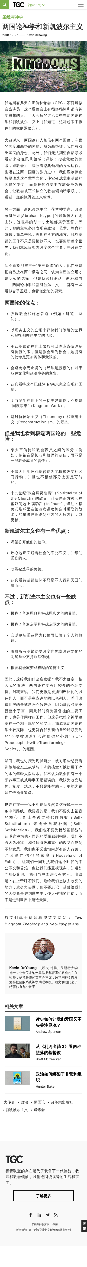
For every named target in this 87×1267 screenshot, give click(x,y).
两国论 (39, 1102)
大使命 (9, 1102)
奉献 (55, 1224)
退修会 (39, 1109)
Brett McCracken (48, 1059)
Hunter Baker (46, 1086)
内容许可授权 (40, 1224)
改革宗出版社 (62, 1102)
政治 (24, 1102)
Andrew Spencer (48, 1031)
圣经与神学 (12, 16)
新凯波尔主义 (17, 1109)
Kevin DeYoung (37, 35)
